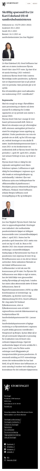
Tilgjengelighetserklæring (12, 435)
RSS (8, 457)
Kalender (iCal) (11, 460)
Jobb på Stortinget (10, 437)
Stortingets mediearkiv (11, 422)
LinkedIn (9, 452)
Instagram (10, 449)
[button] (28, 3)
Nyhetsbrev (8, 427)
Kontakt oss (8, 406)
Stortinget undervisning (12, 419)
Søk (28, 3)
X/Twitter (10, 447)
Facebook (10, 444)
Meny (35, 3)
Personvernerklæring (11, 432)
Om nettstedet (9, 430)
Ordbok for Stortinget (11, 424)
